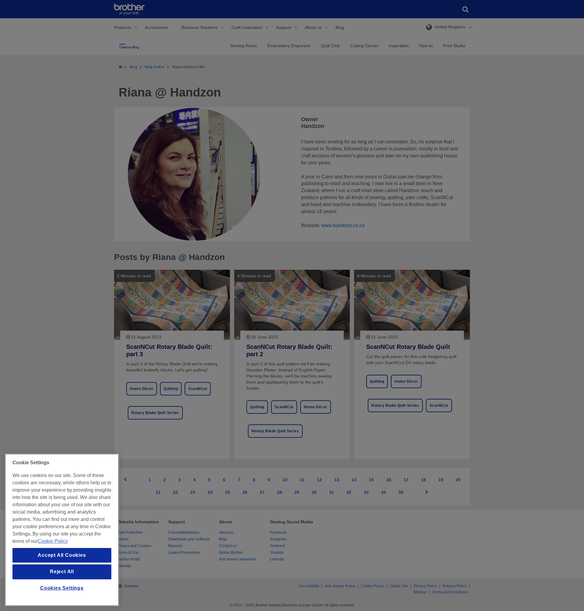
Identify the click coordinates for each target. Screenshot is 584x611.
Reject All (62, 571)
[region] (62, 530)
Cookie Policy (53, 541)
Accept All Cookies (62, 555)
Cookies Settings (62, 588)
